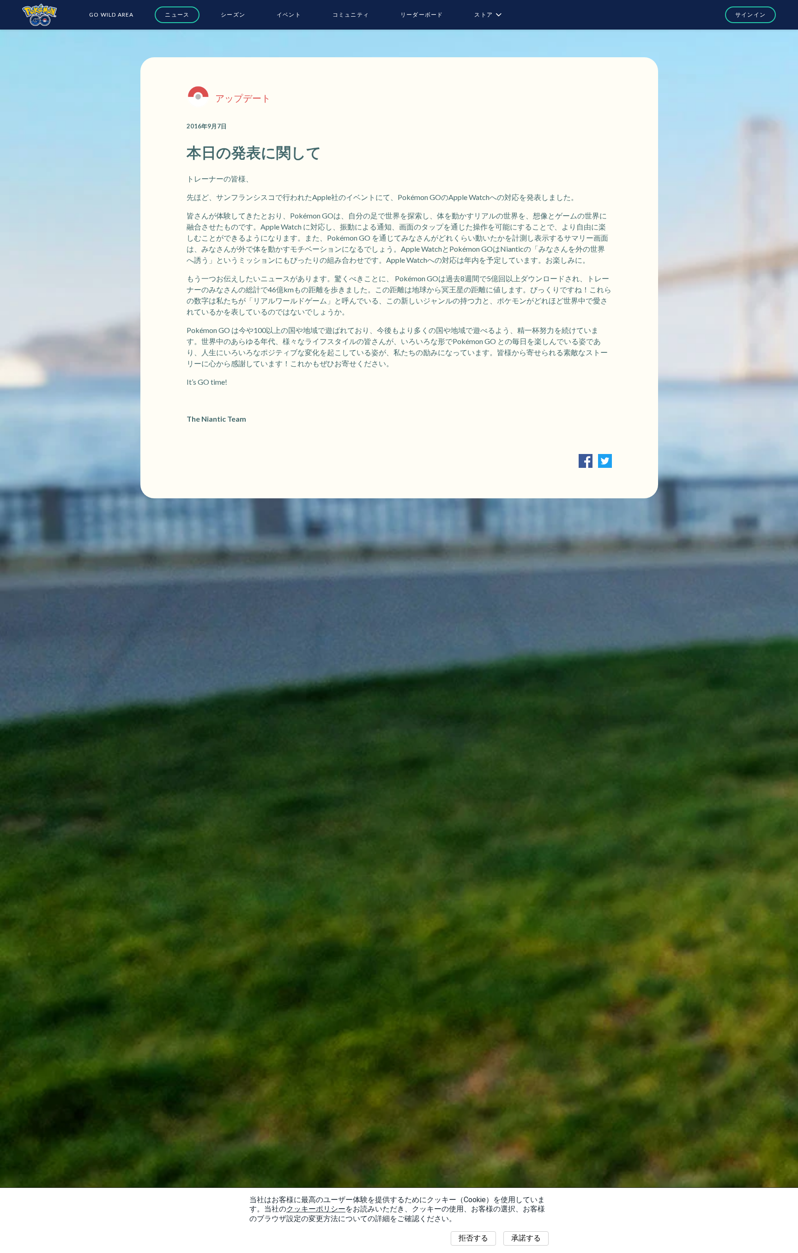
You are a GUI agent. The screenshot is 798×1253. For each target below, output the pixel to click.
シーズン (233, 14)
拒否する (473, 1238)
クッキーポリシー (315, 1209)
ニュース (177, 14)
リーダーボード (421, 14)
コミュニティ (350, 14)
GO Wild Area (111, 14)
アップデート (243, 97)
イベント (289, 14)
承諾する (526, 1238)
